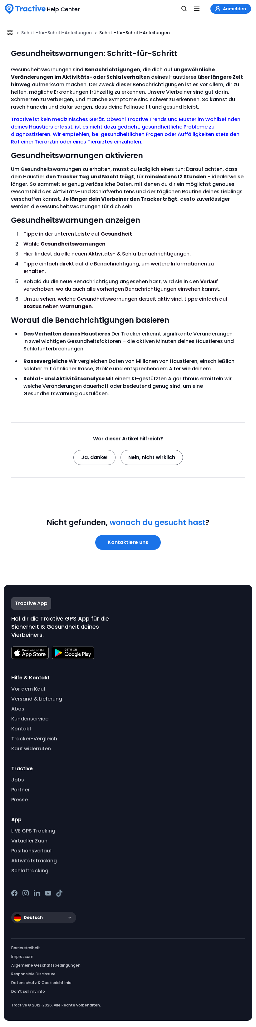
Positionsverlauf (31, 850)
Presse (19, 799)
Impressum (22, 956)
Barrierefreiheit (25, 947)
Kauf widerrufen (31, 748)
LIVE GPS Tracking (33, 830)
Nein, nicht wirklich (151, 457)
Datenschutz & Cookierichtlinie (41, 982)
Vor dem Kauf (28, 688)
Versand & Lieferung (36, 698)
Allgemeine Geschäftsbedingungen (46, 965)
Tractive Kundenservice (10, 32)
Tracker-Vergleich (34, 738)
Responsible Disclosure (33, 974)
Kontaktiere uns (128, 542)
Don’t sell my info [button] (28, 991)
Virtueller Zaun (29, 840)
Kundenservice (29, 718)
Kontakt (21, 728)
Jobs (17, 779)
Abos (17, 708)
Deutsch (33, 918)
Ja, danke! (94, 457)
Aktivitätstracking (34, 860)
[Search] (184, 8)
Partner (20, 789)
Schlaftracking (29, 870)
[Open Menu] (196, 8)
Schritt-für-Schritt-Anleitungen (56, 33)
